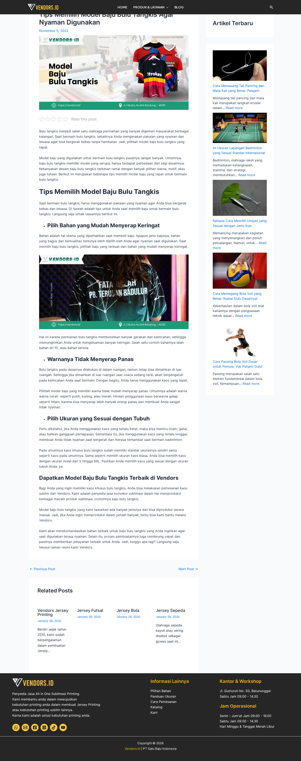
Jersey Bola (128, 610)
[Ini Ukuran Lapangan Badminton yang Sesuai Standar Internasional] (240, 128)
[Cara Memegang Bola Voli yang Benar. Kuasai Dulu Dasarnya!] (240, 271)
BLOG (178, 7)
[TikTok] (53, 727)
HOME (122, 7)
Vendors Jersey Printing (52, 612)
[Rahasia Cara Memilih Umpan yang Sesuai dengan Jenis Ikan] (240, 198)
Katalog (156, 707)
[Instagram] (44, 727)
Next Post (188, 569)
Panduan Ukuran (163, 696)
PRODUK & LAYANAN (148, 7)
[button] (166, 7)
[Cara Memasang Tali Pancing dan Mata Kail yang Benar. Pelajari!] (240, 65)
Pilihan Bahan (160, 691)
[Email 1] (25, 727)
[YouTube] (63, 727)
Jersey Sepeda (170, 610)
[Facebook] (34, 727)
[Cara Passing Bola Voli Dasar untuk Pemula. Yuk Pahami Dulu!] (240, 339)
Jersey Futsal (90, 610)
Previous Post (42, 569)
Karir (154, 712)
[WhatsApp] (16, 727)
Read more (234, 108)
